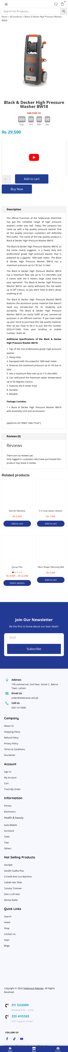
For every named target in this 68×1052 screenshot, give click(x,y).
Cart (6, 783)
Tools (7, 836)
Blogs (7, 945)
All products (16, 17)
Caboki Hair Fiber (13, 882)
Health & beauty (13, 817)
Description (14, 209)
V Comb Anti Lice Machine (18, 876)
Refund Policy (11, 737)
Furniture (9, 830)
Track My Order (12, 789)
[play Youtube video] (34, 157)
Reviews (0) (14, 436)
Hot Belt (8, 864)
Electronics (10, 811)
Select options (17, 582)
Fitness (8, 805)
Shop (6, 928)
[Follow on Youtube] (22, 1039)
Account (58, 1051)
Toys (6, 842)
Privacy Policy (11, 743)
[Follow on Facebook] (7, 1039)
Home (4, 17)
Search (7, 916)
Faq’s (6, 939)
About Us (9, 725)
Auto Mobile (10, 824)
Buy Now (17, 189)
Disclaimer (9, 755)
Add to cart (32, 179)
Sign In (7, 771)
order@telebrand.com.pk (25, 697)
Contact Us (9, 934)
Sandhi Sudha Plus (14, 870)
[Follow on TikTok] (14, 1039)
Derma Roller (11, 899)
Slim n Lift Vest (12, 894)
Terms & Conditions (14, 749)
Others (7, 848)
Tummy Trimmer (13, 888)
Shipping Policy (12, 731)
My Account (10, 777)
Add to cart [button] (17, 523)
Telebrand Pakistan (33, 988)
